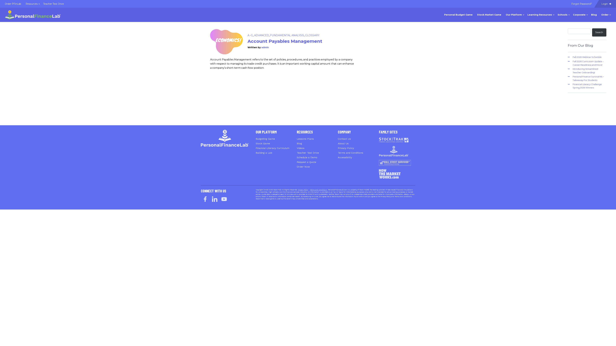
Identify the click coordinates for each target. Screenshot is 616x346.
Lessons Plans (305, 138)
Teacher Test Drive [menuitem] (53, 3)
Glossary (312, 35)
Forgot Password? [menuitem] (581, 3)
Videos (300, 148)
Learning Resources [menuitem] (539, 14)
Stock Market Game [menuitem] (489, 14)
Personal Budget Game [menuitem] (458, 14)
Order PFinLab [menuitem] (13, 3)
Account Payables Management (285, 41)
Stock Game (263, 143)
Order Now (303, 166)
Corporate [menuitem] (579, 14)
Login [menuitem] (604, 3)
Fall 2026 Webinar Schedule (587, 57)
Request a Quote (306, 162)
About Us (343, 143)
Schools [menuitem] (562, 14)
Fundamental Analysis (287, 35)
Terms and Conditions (350, 152)
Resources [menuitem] (32, 3)
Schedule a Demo (307, 157)
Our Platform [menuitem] (514, 14)
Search (599, 32)
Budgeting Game (265, 138)
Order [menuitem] (604, 14)
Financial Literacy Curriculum (272, 148)
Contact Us (344, 138)
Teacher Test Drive (308, 152)
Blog (299, 143)
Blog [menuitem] (594, 14)
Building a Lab (264, 152)
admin (265, 47)
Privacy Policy (346, 148)
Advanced (261, 35)
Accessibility (345, 157)
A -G (250, 35)
